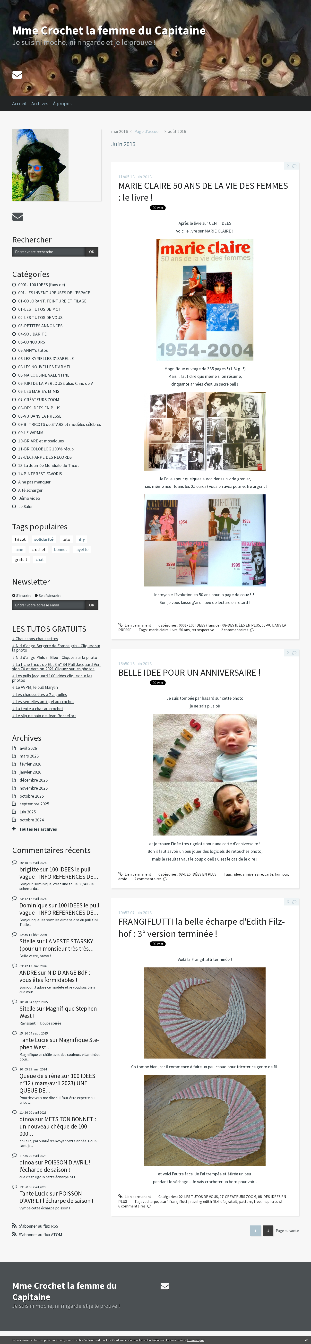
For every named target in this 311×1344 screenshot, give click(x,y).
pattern (245, 1201)
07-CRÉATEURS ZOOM (38, 399)
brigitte (29, 869)
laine (19, 549)
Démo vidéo (29, 498)
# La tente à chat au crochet (37, 708)
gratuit (21, 559)
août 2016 (177, 131)
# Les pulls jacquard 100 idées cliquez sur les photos (52, 678)
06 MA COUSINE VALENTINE (43, 375)
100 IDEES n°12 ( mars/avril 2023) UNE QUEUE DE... (57, 1083)
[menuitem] (21, 103)
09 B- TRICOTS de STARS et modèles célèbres (59, 424)
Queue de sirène (39, 1076)
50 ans (184, 629)
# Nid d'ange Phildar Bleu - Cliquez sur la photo (54, 657)
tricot (20, 539)
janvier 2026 (30, 772)
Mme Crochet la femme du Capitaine (109, 30)
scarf (164, 1201)
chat (40, 559)
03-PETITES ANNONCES (40, 325)
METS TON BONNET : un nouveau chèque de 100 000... (57, 1126)
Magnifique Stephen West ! (58, 1012)
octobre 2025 (32, 796)
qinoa (26, 1119)
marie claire (159, 629)
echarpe (151, 1201)
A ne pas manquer (34, 482)
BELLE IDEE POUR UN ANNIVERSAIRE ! (189, 672)
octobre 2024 (32, 820)
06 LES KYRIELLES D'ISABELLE (46, 358)
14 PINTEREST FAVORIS (40, 473)
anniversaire (252, 874)
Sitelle (27, 941)
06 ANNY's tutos (33, 350)
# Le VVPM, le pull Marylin (35, 687)
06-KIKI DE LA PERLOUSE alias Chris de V (55, 383)
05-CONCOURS (31, 342)
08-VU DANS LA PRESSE (39, 416)
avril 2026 (28, 748)
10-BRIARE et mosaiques (41, 441)
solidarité (43, 539)
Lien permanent (137, 625)
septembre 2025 (34, 804)
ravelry (195, 1201)
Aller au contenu (16, 4)
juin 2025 (28, 812)
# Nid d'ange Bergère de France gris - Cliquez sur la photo (56, 648)
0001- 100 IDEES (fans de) (41, 284)
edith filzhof (213, 1201)
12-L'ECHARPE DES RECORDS (45, 457)
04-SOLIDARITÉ (32, 334)
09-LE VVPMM (30, 432)
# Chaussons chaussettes (35, 638)
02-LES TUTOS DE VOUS (40, 317)
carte (269, 874)
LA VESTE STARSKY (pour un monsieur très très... (56, 944)
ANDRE (28, 972)
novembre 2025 (34, 788)
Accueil (19, 103)
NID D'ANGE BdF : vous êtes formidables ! (54, 976)
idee (237, 874)
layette (82, 549)
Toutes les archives (38, 829)
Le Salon (26, 506)
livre (174, 629)
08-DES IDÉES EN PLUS (39, 408)
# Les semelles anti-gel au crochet (43, 701)
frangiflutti (179, 1201)
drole (122, 878)
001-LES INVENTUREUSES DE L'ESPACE (54, 292)
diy (82, 539)
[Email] (17, 74)
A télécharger (30, 490)
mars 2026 (29, 756)
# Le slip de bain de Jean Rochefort (44, 715)
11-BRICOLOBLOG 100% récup (46, 449)
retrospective (202, 629)
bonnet (60, 549)
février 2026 (30, 764)
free (257, 1201)
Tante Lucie (34, 1040)
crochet (38, 549)
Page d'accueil (147, 131)
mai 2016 (119, 131)
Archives (39, 103)
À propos (62, 103)
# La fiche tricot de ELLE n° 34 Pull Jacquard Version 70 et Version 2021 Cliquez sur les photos (56, 667)
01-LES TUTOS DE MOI (39, 309)
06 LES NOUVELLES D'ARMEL (44, 367)
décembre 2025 (34, 780)
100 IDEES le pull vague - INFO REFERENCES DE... (58, 872)
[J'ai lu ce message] (306, 1340)
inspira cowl (272, 1201)
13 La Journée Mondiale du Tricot (48, 465)
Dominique (33, 905)
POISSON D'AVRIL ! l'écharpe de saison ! (55, 1165)
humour (281, 874)
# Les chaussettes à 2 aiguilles (39, 694)
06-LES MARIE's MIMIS (38, 391)
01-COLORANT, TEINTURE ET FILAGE (52, 301)
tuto (66, 539)
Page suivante (287, 1230)
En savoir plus (195, 1340)
